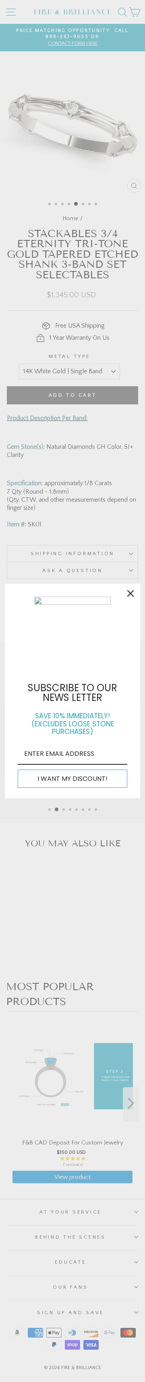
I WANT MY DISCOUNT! (72, 778)
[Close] (130, 593)
